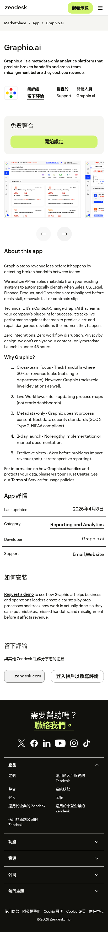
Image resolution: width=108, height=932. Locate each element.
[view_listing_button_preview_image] (42, 189)
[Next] (64, 234)
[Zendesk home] (16, 8)
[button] (49, 765)
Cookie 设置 (76, 911)
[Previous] (43, 234)
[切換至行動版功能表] (100, 8)
